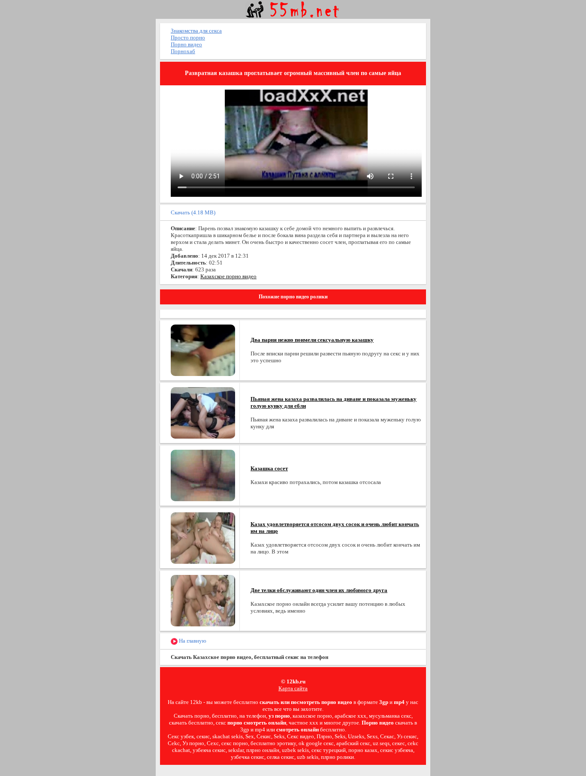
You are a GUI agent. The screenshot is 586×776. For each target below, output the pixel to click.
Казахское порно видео (228, 276)
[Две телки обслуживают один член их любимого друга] (203, 600)
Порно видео (186, 44)
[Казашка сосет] (203, 475)
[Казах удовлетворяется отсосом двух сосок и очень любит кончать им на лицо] (203, 537)
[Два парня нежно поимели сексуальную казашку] (203, 349)
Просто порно (188, 37)
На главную (192, 641)
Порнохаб (183, 51)
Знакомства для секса (196, 30)
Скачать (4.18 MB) (193, 212)
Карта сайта (293, 688)
